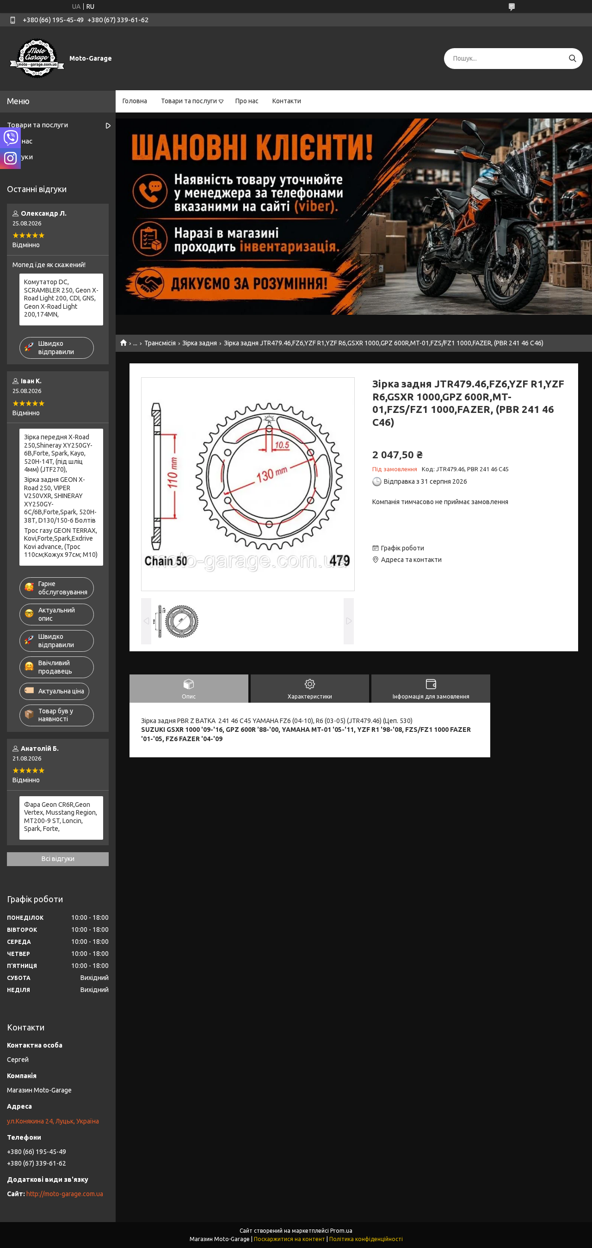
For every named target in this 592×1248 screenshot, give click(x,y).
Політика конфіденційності (366, 1239)
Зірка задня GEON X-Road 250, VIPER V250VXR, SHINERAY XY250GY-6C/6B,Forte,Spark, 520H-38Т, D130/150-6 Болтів (60, 500)
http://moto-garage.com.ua (64, 1194)
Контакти (286, 101)
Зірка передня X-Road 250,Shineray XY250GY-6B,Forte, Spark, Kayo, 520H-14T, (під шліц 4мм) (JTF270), (58, 453)
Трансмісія (160, 343)
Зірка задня (199, 343)
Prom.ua (341, 1231)
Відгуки (20, 157)
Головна (135, 101)
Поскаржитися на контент (289, 1239)
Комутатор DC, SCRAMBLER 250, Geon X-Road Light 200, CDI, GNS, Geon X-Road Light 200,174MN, (61, 298)
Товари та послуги (189, 101)
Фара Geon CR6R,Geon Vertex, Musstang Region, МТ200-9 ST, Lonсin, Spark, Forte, (60, 817)
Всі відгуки (58, 858)
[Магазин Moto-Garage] (37, 58)
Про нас (247, 101)
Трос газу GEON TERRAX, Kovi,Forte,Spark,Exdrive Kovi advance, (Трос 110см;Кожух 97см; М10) (61, 543)
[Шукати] (572, 58)
